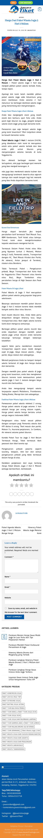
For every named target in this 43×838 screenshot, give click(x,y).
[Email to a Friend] (23, 494)
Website (8, 598)
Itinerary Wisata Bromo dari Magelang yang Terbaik (21, 654)
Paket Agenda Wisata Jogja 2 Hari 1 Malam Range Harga (11, 530)
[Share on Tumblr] (32, 494)
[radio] (12, 485)
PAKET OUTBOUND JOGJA (11, 701)
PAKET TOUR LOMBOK (31, 723)
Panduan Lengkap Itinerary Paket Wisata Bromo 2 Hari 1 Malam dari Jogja (24, 662)
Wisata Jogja (19, 466)
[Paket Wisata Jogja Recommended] (21, 9)
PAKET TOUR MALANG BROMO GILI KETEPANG (18, 727)
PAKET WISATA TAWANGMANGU (13, 749)
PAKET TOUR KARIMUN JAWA (12, 723)
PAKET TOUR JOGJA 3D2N (11, 715)
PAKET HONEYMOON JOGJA (11, 693)
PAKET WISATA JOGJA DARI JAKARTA (15, 738)
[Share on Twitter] (19, 494)
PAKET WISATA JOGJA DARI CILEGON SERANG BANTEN (21, 734)
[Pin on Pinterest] (28, 494)
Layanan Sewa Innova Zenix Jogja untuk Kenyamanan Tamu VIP (23, 678)
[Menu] (3, 9)
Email (7, 587)
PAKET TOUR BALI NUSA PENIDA (13, 708)
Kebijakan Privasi (16, 826)
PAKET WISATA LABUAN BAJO (12, 745)
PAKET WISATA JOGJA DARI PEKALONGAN (16, 742)
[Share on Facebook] (15, 494)
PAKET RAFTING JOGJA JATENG (13, 704)
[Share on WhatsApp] (11, 494)
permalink (21, 504)
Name (7, 577)
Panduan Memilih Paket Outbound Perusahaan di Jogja (24, 646)
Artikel (21, 17)
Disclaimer (29, 826)
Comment (9, 557)
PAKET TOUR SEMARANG (11, 730)
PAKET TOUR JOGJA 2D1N (27, 712)
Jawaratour (31, 30)
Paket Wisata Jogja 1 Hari (31, 730)
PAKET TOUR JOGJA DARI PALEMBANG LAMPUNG (19, 719)
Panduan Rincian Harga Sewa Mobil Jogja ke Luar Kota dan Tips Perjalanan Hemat (24, 637)
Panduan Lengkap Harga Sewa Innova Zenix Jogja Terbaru (22, 671)
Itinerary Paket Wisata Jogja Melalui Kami (32, 530)
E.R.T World (26, 835)
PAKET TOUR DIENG (9, 712)
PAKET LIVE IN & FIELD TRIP (11, 697)
